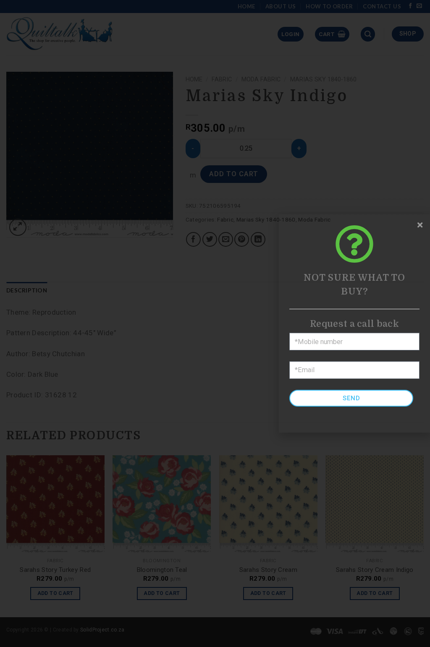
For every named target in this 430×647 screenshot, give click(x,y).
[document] (215, 323)
